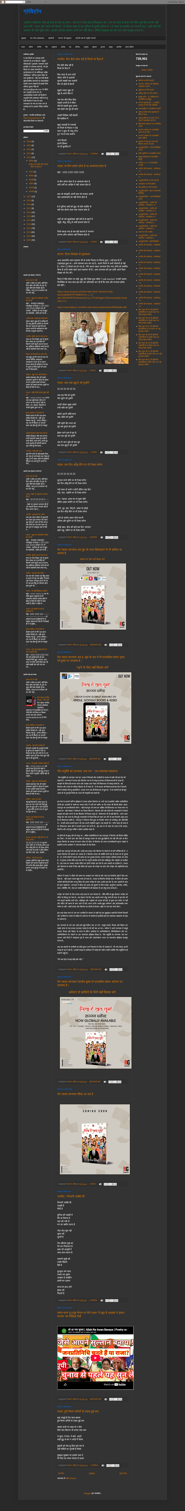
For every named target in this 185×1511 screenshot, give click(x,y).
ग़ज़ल (23, 47)
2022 (29, 157)
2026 (29, 141)
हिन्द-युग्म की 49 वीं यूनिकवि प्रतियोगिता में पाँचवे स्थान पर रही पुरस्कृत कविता (148, 345)
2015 (29, 216)
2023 (29, 153)
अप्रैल (31, 183)
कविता (31, 47)
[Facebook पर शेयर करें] (115, 154)
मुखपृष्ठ (23, 38)
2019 (29, 200)
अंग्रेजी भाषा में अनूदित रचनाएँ (85, 38)
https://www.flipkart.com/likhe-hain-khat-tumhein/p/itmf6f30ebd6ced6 (91, 307)
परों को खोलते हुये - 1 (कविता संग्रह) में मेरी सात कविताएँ (148, 103)
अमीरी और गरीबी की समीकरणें (36, 318)
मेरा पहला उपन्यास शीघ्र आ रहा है (75, 1094)
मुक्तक (94, 47)
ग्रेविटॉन (32, 11)
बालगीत (118, 47)
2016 (29, 212)
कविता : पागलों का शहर (34, 857)
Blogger (87, 1493)
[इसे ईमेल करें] (107, 154)
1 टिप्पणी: (94, 242)
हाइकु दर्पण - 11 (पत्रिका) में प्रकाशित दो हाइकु (148, 98)
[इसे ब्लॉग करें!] (110, 154)
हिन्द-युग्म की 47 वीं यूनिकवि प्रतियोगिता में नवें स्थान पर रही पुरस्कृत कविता (149, 328)
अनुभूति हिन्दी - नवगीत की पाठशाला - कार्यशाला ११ (147, 203)
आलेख (63, 47)
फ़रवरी (31, 187)
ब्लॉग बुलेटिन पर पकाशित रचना (149, 153)
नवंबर (31, 172)
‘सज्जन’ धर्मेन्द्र (147, 70)
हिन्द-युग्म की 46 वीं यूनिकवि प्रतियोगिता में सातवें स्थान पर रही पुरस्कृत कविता (148, 320)
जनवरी (32, 191)
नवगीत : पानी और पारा (34, 451)
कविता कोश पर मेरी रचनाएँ (147, 93)
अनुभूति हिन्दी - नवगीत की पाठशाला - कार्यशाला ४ (147, 221)
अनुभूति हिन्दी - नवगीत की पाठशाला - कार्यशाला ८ (147, 236)
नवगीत (39, 47)
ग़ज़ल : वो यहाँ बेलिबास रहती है (36, 591)
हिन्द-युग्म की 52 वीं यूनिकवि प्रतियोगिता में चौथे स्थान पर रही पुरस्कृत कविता (149, 362)
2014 (29, 220)
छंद (70, 47)
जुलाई (31, 179)
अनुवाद (86, 47)
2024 (29, 149)
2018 (29, 204)
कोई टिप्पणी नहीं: (96, 645)
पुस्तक (103, 47)
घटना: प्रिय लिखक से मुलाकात (73, 254)
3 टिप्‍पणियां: (93, 537)
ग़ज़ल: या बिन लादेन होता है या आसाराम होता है (81, 166)
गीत (46, 47)
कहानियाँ (51, 38)
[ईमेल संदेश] (102, 154)
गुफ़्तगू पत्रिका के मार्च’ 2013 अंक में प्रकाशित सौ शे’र (148, 119)
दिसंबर (31, 161)
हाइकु (111, 47)
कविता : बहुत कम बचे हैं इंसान (36, 374)
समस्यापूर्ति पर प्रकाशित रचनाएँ (149, 108)
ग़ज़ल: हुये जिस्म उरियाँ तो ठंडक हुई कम (77, 1411)
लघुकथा (54, 47)
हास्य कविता (129, 47)
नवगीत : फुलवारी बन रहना (35, 514)
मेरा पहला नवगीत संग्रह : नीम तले (43, 698)
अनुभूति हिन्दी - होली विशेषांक (148, 241)
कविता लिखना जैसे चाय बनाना (36, 433)
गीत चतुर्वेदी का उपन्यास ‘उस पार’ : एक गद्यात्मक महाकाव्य (87, 771)
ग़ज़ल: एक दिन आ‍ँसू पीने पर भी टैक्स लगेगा (79, 464)
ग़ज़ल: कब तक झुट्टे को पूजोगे (73, 382)
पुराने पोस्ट (123, 1473)
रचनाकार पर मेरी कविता (146, 184)
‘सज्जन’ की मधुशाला (64, 38)
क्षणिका (77, 47)
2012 (29, 228)
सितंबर (31, 175)
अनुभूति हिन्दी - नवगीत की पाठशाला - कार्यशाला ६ (147, 227)
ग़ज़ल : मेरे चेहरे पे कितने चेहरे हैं (37, 763)
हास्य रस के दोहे (31, 280)
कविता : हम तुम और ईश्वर (35, 573)
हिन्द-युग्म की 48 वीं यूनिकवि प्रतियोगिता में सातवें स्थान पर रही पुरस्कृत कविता (148, 337)
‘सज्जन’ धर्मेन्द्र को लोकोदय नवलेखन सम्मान (148, 85)
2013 (29, 224)
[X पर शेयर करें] (112, 154)
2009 (29, 240)
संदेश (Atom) (71, 1478)
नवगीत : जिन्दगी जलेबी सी (71, 1196)
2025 (29, 145)
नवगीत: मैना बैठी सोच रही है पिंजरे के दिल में (80, 59)
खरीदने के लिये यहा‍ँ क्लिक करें (92, 559)
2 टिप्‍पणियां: (94, 154)
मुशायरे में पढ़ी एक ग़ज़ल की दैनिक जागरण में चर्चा (148, 142)
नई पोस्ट (61, 1473)
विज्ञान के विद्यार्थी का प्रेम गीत (36, 354)
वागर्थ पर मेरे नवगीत (145, 232)
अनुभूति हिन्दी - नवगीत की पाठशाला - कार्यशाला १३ (147, 209)
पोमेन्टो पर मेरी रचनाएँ (146, 80)
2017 (29, 208)
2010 (29, 236)
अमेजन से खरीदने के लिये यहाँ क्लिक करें (92, 992)
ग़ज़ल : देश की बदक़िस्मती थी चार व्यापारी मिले (36, 650)
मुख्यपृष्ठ (92, 1473)
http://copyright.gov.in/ (33, 118)
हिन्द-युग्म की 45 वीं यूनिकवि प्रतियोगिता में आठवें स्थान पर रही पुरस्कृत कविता (148, 312)
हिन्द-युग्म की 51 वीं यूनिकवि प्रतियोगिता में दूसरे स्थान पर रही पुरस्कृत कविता (150, 353)
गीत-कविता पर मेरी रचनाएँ (147, 187)
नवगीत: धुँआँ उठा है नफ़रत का (36, 336)
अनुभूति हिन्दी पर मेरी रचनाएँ (148, 180)
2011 (29, 232)
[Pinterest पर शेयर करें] (117, 154)
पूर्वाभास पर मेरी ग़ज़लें (146, 90)
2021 (29, 196)
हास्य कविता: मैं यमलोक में (35, 413)
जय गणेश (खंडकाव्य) (37, 38)
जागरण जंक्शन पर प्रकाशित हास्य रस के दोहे (148, 131)
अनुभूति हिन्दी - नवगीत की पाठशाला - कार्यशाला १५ (147, 215)
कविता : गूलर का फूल (33, 799)
